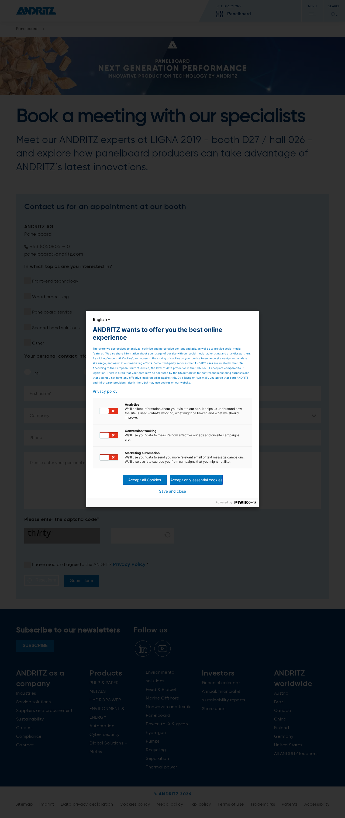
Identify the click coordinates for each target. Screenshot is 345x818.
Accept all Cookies (144, 480)
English (100, 319)
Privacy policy (105, 391)
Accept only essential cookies (196, 480)
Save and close (172, 491)
